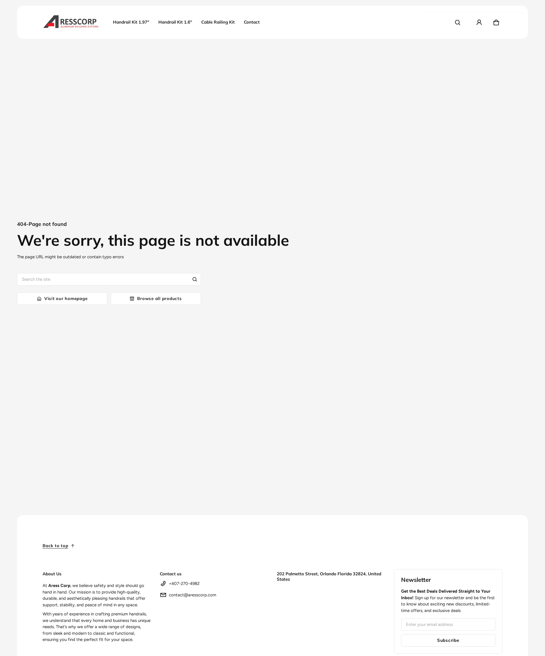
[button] (457, 22)
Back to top (55, 545)
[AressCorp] (71, 22)
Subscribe (448, 640)
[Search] (194, 279)
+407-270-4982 (184, 583)
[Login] (479, 22)
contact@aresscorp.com (192, 594)
